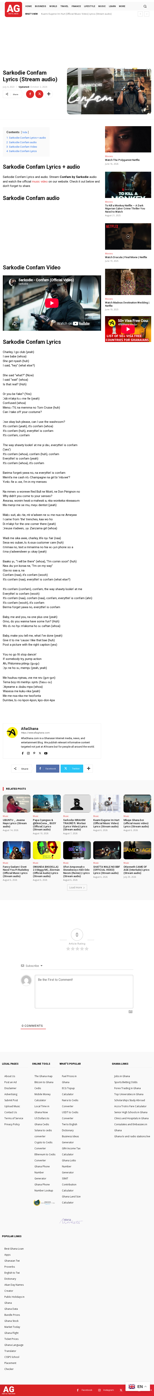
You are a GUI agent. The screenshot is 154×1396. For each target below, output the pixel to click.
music (36, 181)
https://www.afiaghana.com (35, 732)
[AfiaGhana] (12, 740)
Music (5, 816)
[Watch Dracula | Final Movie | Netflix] (128, 236)
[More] (49, 94)
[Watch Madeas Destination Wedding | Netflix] (128, 282)
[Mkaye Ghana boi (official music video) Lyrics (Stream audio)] (137, 804)
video (44, 181)
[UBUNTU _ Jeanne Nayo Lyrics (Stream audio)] (16, 804)
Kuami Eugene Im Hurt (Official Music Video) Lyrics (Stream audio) (76, 14)
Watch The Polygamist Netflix (122, 159)
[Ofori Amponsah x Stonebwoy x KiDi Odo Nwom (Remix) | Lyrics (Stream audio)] (77, 850)
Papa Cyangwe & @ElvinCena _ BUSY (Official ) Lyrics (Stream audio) (44, 825)
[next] (146, 13)
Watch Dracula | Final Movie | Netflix (126, 257)
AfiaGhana (29, 728)
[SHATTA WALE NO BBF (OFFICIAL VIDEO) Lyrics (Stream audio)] (107, 850)
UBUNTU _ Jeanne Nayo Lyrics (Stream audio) (15, 823)
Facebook (87, 1390)
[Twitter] (39, 94)
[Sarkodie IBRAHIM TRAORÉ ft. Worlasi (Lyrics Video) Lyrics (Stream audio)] (77, 804)
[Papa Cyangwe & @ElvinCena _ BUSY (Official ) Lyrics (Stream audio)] (47, 804)
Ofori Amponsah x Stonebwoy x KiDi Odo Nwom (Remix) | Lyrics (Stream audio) (76, 871)
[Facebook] (30, 94)
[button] (145, 6)
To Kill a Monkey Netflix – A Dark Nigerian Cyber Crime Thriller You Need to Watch (125, 208)
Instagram (108, 1390)
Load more (75, 887)
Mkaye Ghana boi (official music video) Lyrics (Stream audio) (136, 823)
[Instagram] (28, 752)
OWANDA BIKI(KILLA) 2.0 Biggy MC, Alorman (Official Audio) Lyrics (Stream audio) (46, 871)
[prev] (140, 13)
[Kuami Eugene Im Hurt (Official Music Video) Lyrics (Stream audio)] (107, 804)
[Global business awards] (44, 1205)
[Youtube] (45, 752)
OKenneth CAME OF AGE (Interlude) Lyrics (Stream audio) (136, 870)
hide (24, 132)
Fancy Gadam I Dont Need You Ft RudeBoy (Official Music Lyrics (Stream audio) (16, 871)
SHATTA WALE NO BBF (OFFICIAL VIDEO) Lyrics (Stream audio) (106, 870)
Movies (109, 156)
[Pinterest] (34, 752)
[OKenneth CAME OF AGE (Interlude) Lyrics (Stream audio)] (137, 850)
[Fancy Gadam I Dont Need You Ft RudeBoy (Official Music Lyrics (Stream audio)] (16, 850)
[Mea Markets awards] (71, 1222)
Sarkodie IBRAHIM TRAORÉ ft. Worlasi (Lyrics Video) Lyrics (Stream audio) (75, 825)
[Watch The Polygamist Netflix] (128, 139)
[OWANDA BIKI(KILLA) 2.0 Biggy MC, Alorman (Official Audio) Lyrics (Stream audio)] (47, 850)
